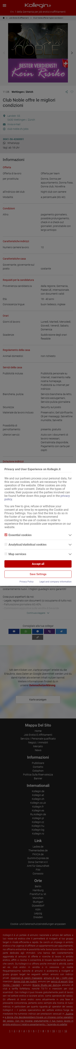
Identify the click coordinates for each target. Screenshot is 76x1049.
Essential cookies (20, 535)
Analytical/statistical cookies (27, 544)
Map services (17, 554)
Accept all (38, 564)
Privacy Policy (27, 581)
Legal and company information (55, 581)
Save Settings (38, 574)
